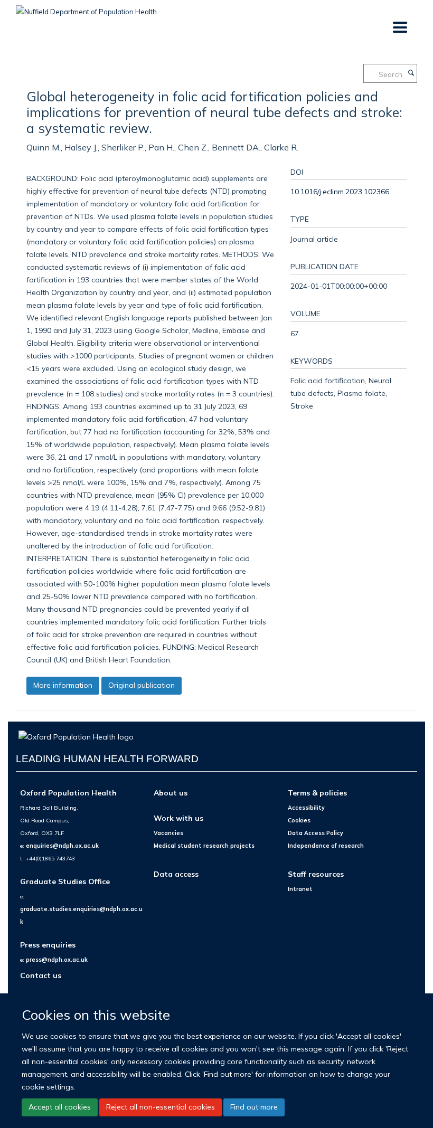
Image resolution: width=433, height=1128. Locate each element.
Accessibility (306, 807)
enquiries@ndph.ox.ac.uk (62, 845)
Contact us (40, 975)
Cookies (299, 820)
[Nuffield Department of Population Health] (86, 8)
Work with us (178, 817)
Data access (176, 873)
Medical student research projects (204, 845)
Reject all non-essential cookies (160, 1107)
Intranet (300, 889)
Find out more (254, 1107)
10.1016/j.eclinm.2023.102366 (339, 191)
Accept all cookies (60, 1107)
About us (170, 792)
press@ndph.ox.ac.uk (57, 959)
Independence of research (326, 845)
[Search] (411, 73)
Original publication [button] (141, 685)
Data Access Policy (315, 833)
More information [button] (62, 685)
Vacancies (168, 833)
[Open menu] (399, 28)
